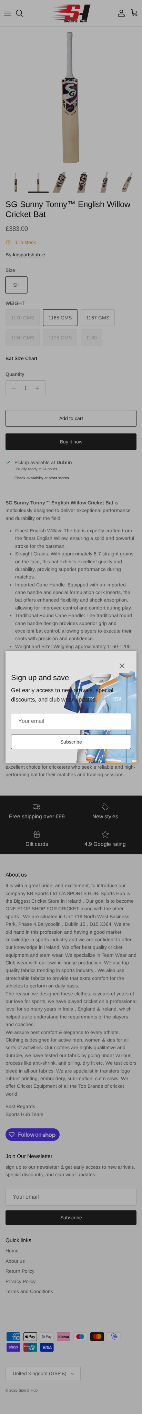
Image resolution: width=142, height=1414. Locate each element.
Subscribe (71, 742)
